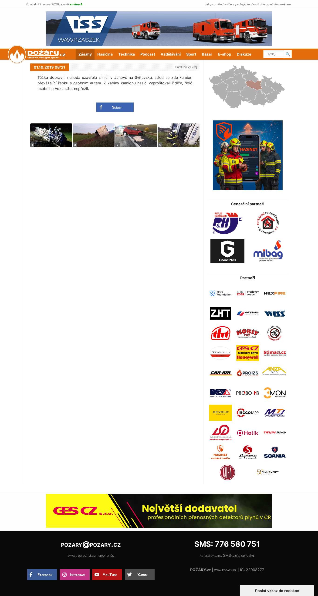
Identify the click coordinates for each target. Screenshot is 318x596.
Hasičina (105, 54)
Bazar (207, 54)
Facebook (45, 574)
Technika (126, 54)
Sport (191, 54)
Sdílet (117, 107)
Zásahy (85, 54)
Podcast (147, 54)
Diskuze (244, 54)
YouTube (110, 574)
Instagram (77, 574)
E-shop (224, 54)
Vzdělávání (171, 54)
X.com (142, 574)
